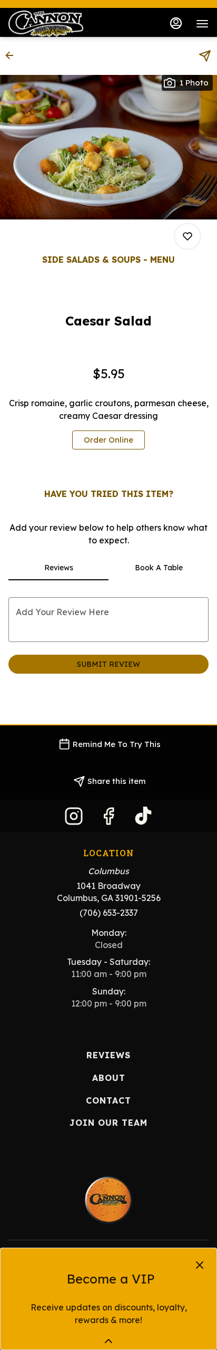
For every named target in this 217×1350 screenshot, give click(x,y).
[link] (108, 439)
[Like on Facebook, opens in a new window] (108, 818)
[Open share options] (205, 55)
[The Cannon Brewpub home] (55, 24)
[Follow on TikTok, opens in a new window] (143, 818)
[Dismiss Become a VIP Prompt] (199, 1265)
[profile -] (176, 23)
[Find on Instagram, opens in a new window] (73, 818)
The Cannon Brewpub (108, 1200)
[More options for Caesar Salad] (187, 236)
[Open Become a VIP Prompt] (108, 1341)
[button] (12, 55)
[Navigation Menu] (202, 24)
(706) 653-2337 (109, 912)
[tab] (58, 567)
